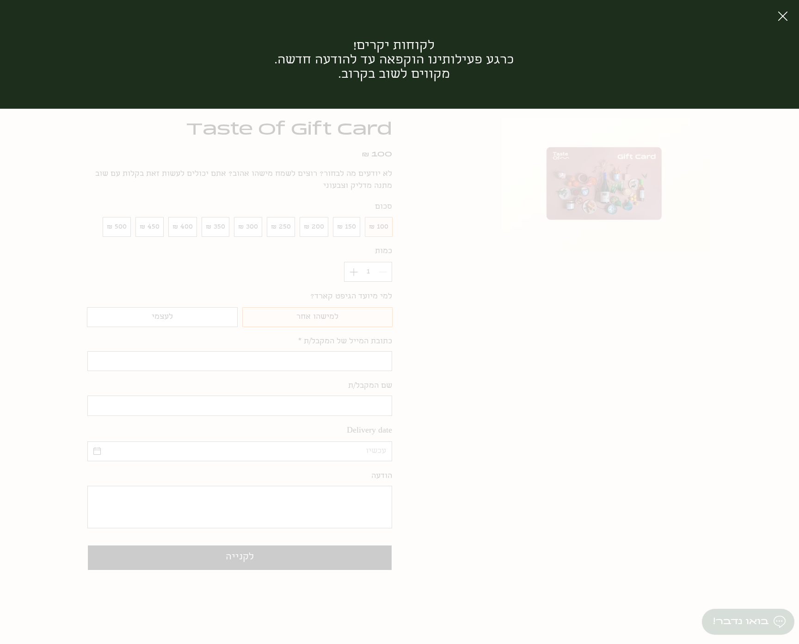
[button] (782, 17)
